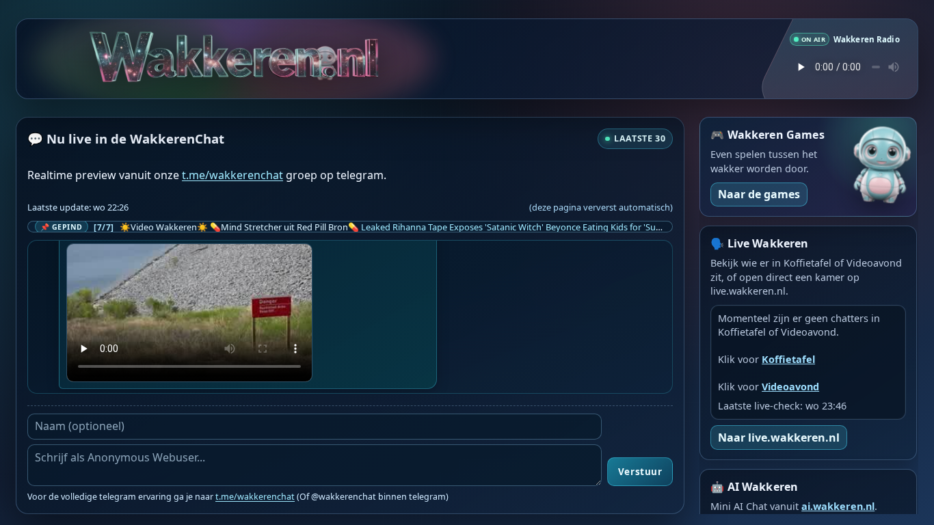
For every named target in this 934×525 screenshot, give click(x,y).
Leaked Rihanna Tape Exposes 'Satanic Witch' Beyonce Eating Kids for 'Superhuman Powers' (547, 227)
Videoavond (790, 386)
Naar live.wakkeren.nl (779, 437)
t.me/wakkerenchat (232, 175)
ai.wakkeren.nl (838, 506)
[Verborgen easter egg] (354, 52)
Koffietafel (788, 359)
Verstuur (640, 472)
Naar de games (759, 194)
